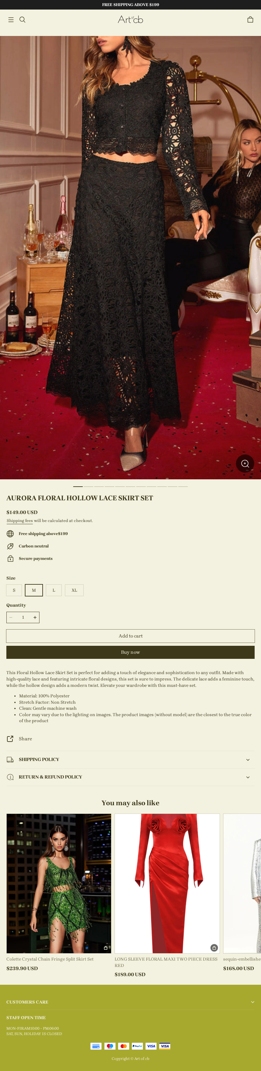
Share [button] (25, 739)
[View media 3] (99, 486)
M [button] (34, 590)
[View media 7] (141, 486)
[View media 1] (78, 486)
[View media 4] (109, 486)
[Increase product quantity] (35, 617)
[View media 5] (120, 486)
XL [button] (74, 590)
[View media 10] (172, 486)
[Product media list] (130, 257)
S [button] (14, 590)
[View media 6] (130, 486)
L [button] (54, 590)
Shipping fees (20, 520)
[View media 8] (151, 486)
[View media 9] (162, 486)
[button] (10, 19)
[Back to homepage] (130, 19)
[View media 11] (183, 486)
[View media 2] (88, 486)
